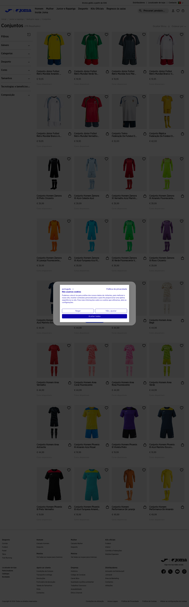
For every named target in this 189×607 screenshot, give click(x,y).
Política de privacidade (116, 289)
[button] (68, 289)
